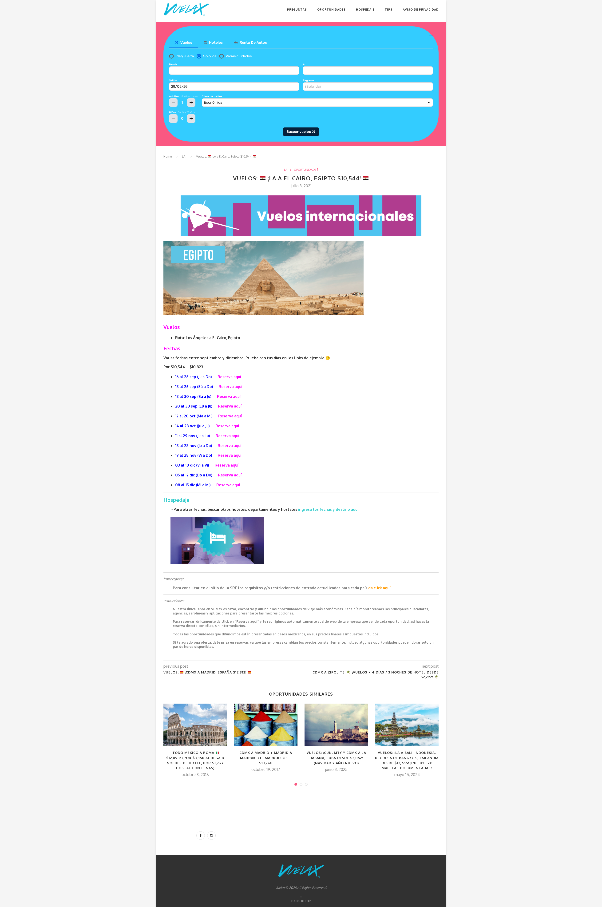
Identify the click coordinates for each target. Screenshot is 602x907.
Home (167, 156)
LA (183, 156)
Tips (388, 9)
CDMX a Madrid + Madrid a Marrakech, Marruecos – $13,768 (265, 758)
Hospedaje (365, 9)
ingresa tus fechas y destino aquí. (329, 509)
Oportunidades (331, 9)
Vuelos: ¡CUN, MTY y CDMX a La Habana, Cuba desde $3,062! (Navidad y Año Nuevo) (336, 758)
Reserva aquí (229, 376)
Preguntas (297, 9)
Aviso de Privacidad (421, 9)
